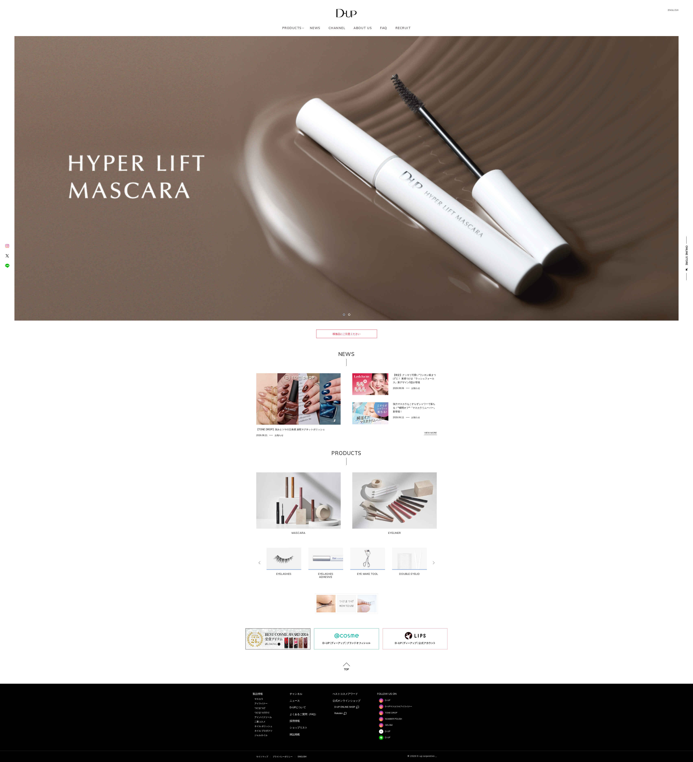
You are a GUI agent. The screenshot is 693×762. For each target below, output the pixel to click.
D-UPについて (298, 707)
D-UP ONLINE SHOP (345, 707)
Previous (259, 562)
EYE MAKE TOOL (367, 573)
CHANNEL (337, 28)
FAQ (383, 28)
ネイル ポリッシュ (263, 726)
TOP (346, 669)
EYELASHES (283, 573)
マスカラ (258, 699)
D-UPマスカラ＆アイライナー (398, 706)
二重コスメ (259, 722)
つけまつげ (259, 708)
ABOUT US (363, 28)
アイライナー (260, 703)
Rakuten (338, 713)
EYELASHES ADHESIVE (325, 575)
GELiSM (389, 725)
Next (433, 562)
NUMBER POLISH (393, 719)
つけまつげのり (262, 712)
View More (430, 432)
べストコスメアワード (345, 693)
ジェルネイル (260, 735)
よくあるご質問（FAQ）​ (303, 714)
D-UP (387, 700)
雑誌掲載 (295, 734)
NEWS (315, 28)
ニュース (295, 700)
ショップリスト (298, 727)
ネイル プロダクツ (263, 731)
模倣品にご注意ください (346, 333)
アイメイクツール (263, 717)
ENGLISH (673, 10)
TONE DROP (391, 712)
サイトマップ (262, 757)
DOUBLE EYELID (409, 573)
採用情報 (295, 720)
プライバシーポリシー (283, 757)
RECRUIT (403, 28)
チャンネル (296, 693)
